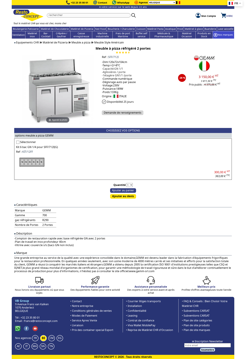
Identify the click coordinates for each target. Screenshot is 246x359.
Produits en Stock (204, 35)
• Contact (76, 301)
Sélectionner (28, 142)
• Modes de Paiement (83, 315)
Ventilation (18, 34)
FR (35, 338)
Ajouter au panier (123, 190)
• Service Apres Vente (83, 320)
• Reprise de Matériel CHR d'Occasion (149, 330)
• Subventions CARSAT (196, 311)
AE (18, 346)
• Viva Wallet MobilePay (140, 325)
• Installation (134, 306)
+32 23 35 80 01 (79, 2)
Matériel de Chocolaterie (55, 28)
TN (51, 346)
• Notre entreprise (81, 306)
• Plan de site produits (196, 325)
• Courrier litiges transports (143, 301)
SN (43, 346)
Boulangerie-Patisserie (26, 28)
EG (60, 338)
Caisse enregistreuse (81, 35)
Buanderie (210, 28)
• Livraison (76, 325)
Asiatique (170, 28)
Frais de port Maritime (123, 35)
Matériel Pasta (155, 28)
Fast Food (100, 28)
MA (35, 346)
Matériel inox (32, 35)
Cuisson (141, 28)
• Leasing (131, 315)
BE (43, 338)
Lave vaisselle (225, 28)
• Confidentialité (136, 311)
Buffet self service (141, 35)
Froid (180, 28)
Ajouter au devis (123, 196)
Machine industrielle (102, 35)
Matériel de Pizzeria (82, 28)
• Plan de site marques (196, 330)
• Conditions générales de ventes (91, 311)
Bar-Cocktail (45, 35)
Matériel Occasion (187, 35)
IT (26, 346)
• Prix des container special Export (91, 330)
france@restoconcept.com (41, 321)
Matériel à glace (194, 28)
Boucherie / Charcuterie (121, 28)
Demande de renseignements (122, 112)
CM (52, 338)
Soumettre (207, 349)
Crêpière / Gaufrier (61, 35)
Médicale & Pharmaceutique (163, 35)
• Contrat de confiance (140, 320)
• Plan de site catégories (197, 320)
